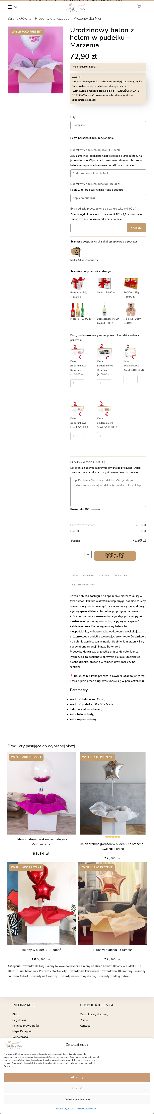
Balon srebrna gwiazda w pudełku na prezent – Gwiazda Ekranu (112, 846)
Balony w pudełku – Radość (41, 950)
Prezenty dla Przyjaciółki (83, 971)
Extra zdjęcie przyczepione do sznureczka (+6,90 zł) (103, 209)
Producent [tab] (121, 575)
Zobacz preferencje (77, 1099)
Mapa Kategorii (21, 1031)
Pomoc (84, 1020)
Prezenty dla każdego (52, 18)
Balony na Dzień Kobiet (96, 966)
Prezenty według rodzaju (114, 976)
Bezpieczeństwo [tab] (83, 584)
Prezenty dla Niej (87, 18)
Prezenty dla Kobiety (52, 971)
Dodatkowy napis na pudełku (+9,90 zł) (95, 184)
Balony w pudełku (124, 966)
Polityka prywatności (25, 1026)
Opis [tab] (75, 575)
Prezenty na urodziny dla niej (77, 976)
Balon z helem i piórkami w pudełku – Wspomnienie (41, 841)
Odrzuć (77, 1088)
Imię (79, 117)
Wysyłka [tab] (104, 575)
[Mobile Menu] (10, 7)
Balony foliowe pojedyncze (63, 966)
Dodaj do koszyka (115, 556)
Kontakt (85, 1026)
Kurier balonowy (27, 971)
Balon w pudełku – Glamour (112, 950)
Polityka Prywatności (65, 1108)
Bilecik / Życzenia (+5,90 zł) (87, 462)
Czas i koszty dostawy (94, 1014)
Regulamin (19, 1020)
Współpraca (20, 1037)
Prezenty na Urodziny (43, 976)
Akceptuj (77, 1077)
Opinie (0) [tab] (88, 575)
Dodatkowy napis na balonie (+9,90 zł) (95, 150)
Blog (15, 1014)
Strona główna (19, 18)
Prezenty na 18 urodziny (116, 971)
